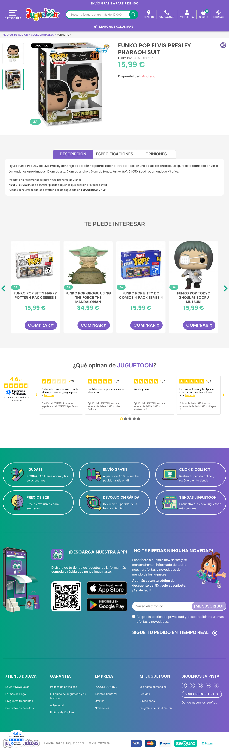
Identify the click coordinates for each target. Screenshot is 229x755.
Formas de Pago (15, 694)
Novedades (102, 708)
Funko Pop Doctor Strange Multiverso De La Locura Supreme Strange (35, 297)
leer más (49, 395)
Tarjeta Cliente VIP (106, 694)
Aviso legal (57, 705)
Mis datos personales (153, 686)
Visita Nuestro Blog (201, 694)
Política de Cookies (62, 712)
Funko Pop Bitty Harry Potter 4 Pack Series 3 (193, 295)
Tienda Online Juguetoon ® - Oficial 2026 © (76, 743)
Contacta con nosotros (19, 708)
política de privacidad (168, 617)
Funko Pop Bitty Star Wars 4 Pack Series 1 (88, 295)
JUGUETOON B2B (106, 686)
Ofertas (99, 701)
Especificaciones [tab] (114, 154)
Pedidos (145, 694)
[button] (223, 45)
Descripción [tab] (73, 154)
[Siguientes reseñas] (223, 395)
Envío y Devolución (17, 686)
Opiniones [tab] (156, 154)
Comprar (41, 325)
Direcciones (147, 701)
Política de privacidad (63, 686)
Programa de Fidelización (156, 708)
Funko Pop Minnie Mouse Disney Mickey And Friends (141, 297)
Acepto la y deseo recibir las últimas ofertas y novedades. (180, 619)
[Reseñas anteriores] (36, 395)
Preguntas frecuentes (19, 701)
